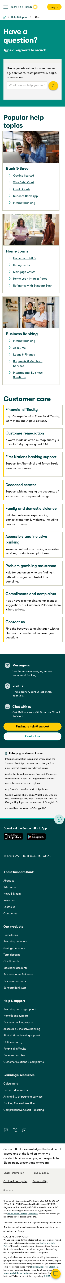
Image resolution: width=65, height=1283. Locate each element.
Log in (54, 7)
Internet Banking (24, 203)
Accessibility (40, 1181)
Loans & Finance (24, 354)
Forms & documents (15, 1090)
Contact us (32, 736)
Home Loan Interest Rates (30, 278)
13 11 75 (46, 1276)
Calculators (10, 1083)
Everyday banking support (19, 1009)
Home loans (10, 935)
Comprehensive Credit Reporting (23, 1109)
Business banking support (19, 1022)
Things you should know (26, 753)
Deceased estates (14, 1055)
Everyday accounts (15, 941)
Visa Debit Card (23, 182)
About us (8, 880)
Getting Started (23, 175)
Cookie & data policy (15, 1181)
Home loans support (15, 1015)
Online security (12, 1042)
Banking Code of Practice (19, 1103)
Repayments (21, 265)
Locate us (9, 907)
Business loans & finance (18, 974)
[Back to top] (59, 819)
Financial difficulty (15, 1048)
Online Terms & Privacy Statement (22, 1213)
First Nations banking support (21, 1035)
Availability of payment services (22, 1096)
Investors (9, 900)
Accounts (19, 347)
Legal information (13, 1172)
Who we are (10, 887)
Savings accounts (14, 948)
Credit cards (11, 961)
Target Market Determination (16, 1273)
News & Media (12, 893)
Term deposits (11, 954)
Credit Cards (21, 189)
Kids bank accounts (15, 968)
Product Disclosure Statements (45, 1267)
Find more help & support (32, 726)
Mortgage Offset (24, 272)
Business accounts (14, 981)
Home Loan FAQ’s (24, 258)
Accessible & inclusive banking (21, 1029)
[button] (5, 7)
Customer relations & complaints (23, 1062)
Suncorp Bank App (25, 196)
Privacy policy (41, 1172)
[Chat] (56, 1274)
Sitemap (8, 1190)
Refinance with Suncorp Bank (32, 285)
